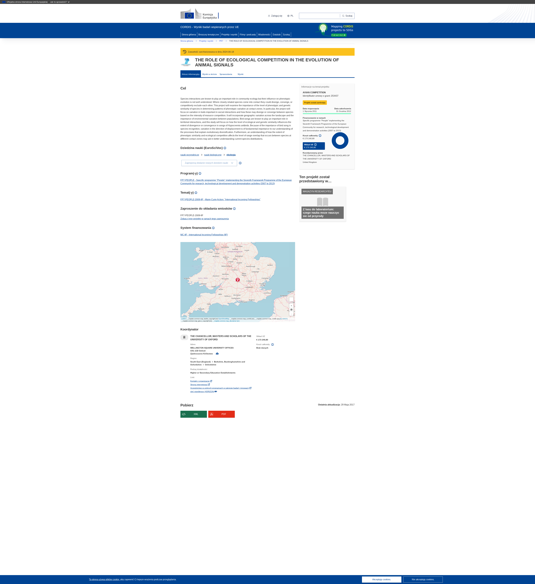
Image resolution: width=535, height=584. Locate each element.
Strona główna (189, 34)
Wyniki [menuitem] (240, 74)
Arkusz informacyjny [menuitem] (191, 74)
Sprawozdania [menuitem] (226, 74)
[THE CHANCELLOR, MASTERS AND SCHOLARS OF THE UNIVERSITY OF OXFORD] (237, 280)
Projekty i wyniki (229, 34)
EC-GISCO (284, 318)
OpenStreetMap (223, 318)
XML (196, 414)
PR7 (221, 41)
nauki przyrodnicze (189, 155)
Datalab (277, 34)
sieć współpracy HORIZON (219, 391)
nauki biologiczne (213, 155)
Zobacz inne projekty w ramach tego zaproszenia (204, 219)
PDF (224, 414)
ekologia (231, 155)
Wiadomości (264, 34)
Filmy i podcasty (248, 34)
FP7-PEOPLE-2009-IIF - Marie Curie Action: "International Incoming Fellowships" (220, 199)
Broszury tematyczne (208, 34)
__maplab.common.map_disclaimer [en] (226, 321)
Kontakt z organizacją (217, 381)
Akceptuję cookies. (381, 579)
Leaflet (183, 318)
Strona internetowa (215, 384)
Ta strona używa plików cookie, (104, 579)
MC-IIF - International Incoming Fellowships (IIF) (204, 235)
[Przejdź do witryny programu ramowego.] (185, 62)
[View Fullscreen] (291, 299)
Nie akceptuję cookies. (423, 579)
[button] (290, 16)
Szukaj (286, 34)
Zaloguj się (276, 16)
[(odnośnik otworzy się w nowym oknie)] (202, 13)
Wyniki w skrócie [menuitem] (209, 74)
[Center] (291, 309)
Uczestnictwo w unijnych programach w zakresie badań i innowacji (221, 388)
